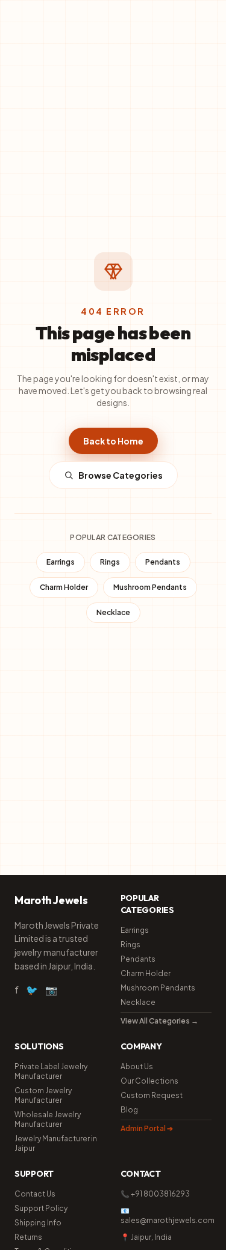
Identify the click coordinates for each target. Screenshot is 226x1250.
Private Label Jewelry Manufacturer (50, 1071)
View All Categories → (159, 1020)
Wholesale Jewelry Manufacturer (47, 1119)
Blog (129, 1109)
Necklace (113, 612)
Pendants (162, 561)
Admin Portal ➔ (147, 1128)
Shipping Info (37, 1222)
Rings (110, 561)
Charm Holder (64, 587)
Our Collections (149, 1080)
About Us (137, 1066)
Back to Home (113, 440)
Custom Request (152, 1095)
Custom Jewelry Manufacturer (43, 1095)
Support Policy (40, 1208)
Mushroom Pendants (150, 587)
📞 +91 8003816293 (155, 1193)
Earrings (60, 561)
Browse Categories (120, 475)
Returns (28, 1237)
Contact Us (34, 1193)
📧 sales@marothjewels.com (166, 1215)
